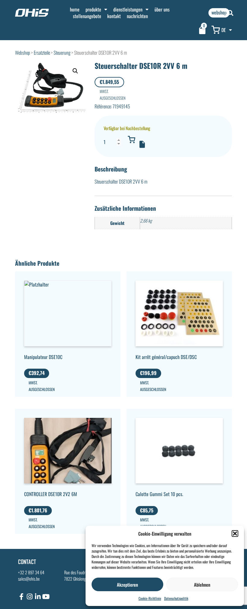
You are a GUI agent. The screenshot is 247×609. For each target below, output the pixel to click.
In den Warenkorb (131, 139)
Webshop (22, 52)
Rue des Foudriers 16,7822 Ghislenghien (80, 575)
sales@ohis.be (29, 578)
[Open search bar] (230, 13)
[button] (235, 533)
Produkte (93, 9)
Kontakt (114, 16)
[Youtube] (45, 596)
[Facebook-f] (21, 596)
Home (75, 9)
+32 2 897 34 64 (31, 572)
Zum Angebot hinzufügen (142, 144)
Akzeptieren (127, 584)
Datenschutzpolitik (176, 598)
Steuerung (62, 52)
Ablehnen (202, 584)
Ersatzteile (42, 52)
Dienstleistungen (127, 9)
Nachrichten (137, 16)
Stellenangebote (87, 16)
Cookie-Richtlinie (150, 598)
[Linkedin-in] (37, 596)
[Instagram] (29, 596)
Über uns (162, 9)
